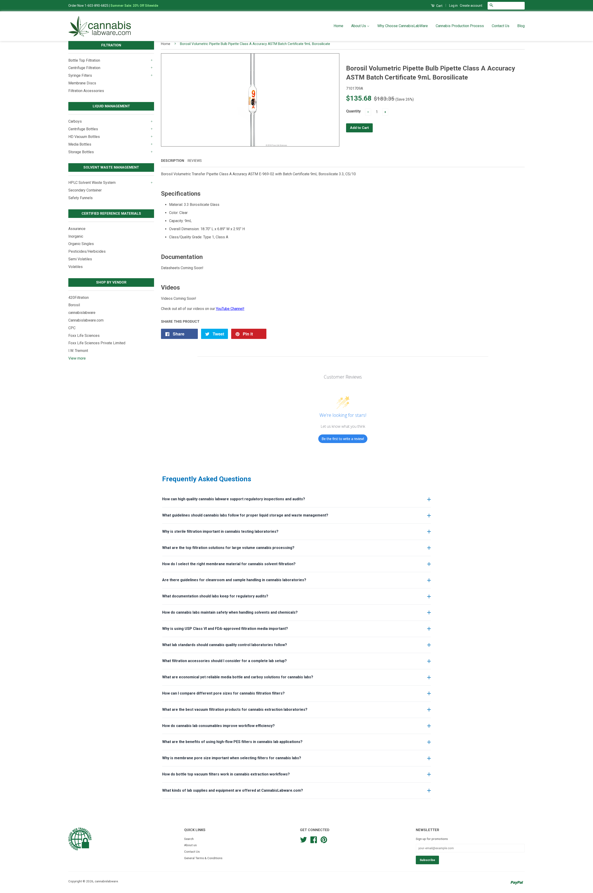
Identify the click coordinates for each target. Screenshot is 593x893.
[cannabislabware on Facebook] (313, 839)
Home (338, 26)
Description (172, 161)
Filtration (111, 45)
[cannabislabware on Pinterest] (323, 839)
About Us (359, 26)
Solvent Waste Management (111, 167)
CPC (72, 328)
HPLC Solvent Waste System (92, 182)
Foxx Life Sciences (84, 335)
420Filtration (78, 297)
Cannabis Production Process (460, 26)
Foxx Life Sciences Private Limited (96, 343)
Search (189, 839)
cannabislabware (81, 312)
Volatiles (75, 267)
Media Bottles (79, 144)
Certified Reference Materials (111, 213)
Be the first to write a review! (343, 439)
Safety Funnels (80, 198)
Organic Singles (81, 244)
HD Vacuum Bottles (84, 136)
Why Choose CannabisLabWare (402, 26)
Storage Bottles (81, 152)
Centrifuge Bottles (83, 129)
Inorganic (75, 236)
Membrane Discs (82, 83)
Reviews (195, 161)
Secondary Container (85, 190)
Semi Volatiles (80, 259)
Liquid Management (111, 106)
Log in (453, 5)
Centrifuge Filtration (84, 68)
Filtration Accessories (86, 91)
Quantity (353, 111)
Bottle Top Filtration (84, 60)
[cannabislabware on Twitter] (303, 839)
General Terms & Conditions (203, 858)
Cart (438, 6)
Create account (471, 5)
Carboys (75, 121)
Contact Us (500, 26)
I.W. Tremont (78, 350)
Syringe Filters (80, 75)
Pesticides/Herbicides (87, 251)
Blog (521, 26)
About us (190, 845)
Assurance (76, 228)
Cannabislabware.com (86, 320)
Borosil (74, 305)
